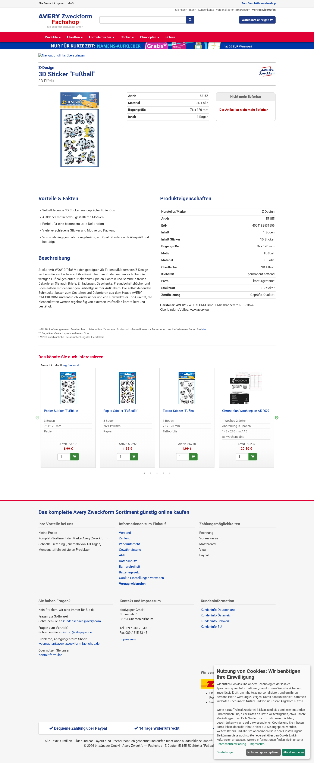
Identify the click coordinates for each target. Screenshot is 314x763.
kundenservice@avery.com (82, 621)
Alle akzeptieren (293, 752)
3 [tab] (157, 473)
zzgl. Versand (71, 365)
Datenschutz (128, 561)
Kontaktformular (50, 655)
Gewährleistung (130, 550)
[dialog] (262, 712)
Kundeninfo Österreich (216, 615)
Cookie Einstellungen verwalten (141, 578)
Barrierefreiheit (129, 567)
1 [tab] (144, 473)
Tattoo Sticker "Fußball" (180, 411)
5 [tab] (170, 473)
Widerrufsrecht (129, 544)
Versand (125, 533)
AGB (122, 555)
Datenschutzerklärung (231, 744)
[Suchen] (190, 20)
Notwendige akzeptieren (263, 752)
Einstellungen (225, 752)
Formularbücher (100, 37)
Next (276, 418)
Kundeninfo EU (211, 627)
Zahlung (124, 538)
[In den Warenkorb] (74, 456)
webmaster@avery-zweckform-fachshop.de (69, 644)
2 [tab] (150, 473)
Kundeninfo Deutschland (218, 610)
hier (203, 329)
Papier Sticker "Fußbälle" (61, 411)
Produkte (52, 37)
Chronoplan (148, 37)
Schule (170, 37)
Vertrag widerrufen (264, 9)
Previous (37, 418)
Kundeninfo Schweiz (215, 621)
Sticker (126, 37)
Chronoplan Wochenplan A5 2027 (245, 411)
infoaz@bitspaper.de (77, 632)
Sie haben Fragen (185, 9)
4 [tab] (163, 473)
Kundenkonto (206, 9)
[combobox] (142, 20)
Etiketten (74, 37)
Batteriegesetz (129, 572)
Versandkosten (225, 9)
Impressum (243, 9)
